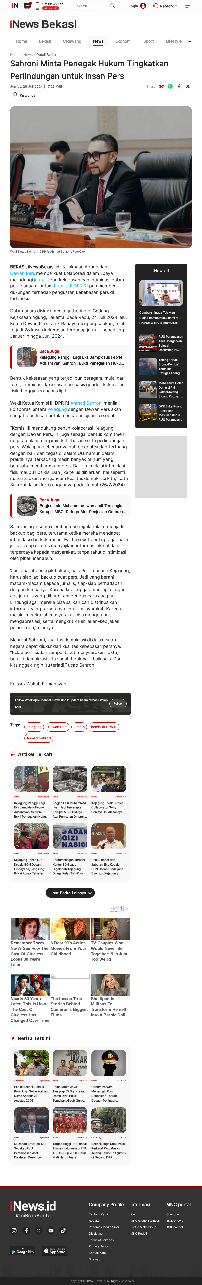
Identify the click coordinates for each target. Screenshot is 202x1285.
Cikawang (72, 41)
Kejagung (57, 409)
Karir (133, 1214)
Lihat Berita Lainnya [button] (68, 892)
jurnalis (41, 279)
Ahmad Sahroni (86, 403)
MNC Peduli (138, 1233)
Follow (118, 703)
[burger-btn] (188, 6)
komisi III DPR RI (104, 727)
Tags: (15, 724)
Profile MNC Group (143, 1227)
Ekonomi (123, 41)
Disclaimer (96, 1233)
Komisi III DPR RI (71, 285)
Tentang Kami (98, 1214)
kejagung (34, 727)
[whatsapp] (170, 86)
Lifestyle (174, 41)
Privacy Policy (99, 1246)
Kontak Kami (97, 1253)
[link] (161, 86)
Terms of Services (101, 1240)
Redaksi (94, 1220)
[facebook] (179, 86)
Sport (148, 41)
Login (133, 6)
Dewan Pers (22, 273)
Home (21, 41)
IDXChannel (174, 1227)
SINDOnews (174, 1220)
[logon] (15, 5)
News (98, 41)
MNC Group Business (145, 1220)
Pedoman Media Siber (104, 1227)
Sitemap (94, 1259)
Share (150, 86)
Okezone (172, 1214)
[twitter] (188, 86)
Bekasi (45, 41)
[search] (112, 6)
